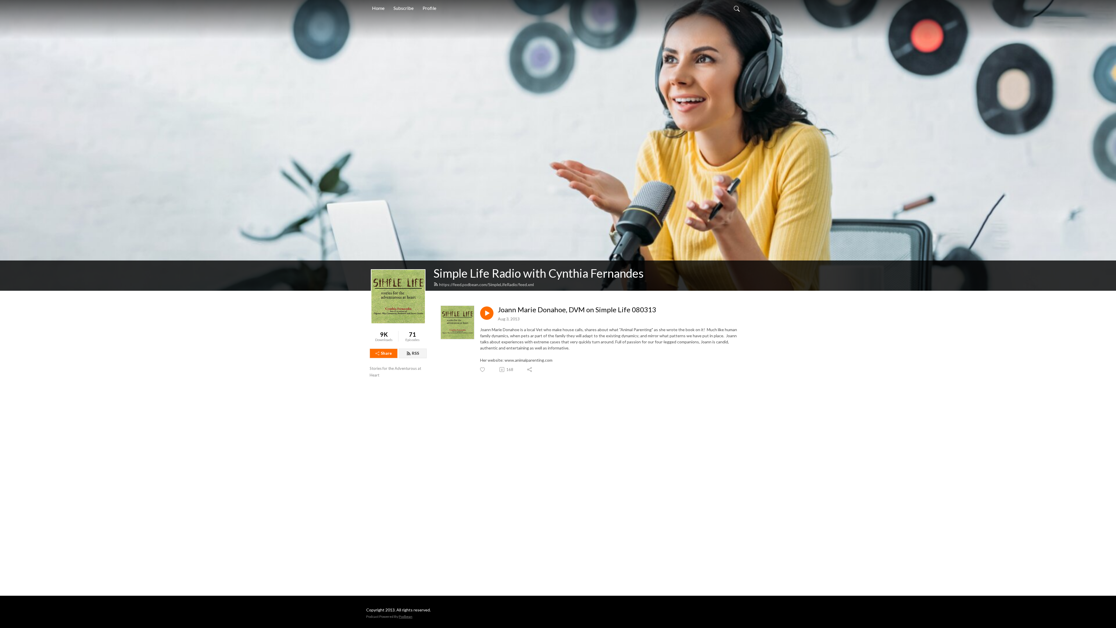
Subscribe (404, 8)
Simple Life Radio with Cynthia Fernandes (539, 273)
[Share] (530, 369)
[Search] (737, 8)
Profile (429, 8)
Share (386, 353)
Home (378, 8)
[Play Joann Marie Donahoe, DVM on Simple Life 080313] (486, 313)
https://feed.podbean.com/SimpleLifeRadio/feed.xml (486, 284)
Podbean (405, 616)
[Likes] (483, 370)
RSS (415, 353)
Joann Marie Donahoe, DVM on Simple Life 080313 (577, 310)
